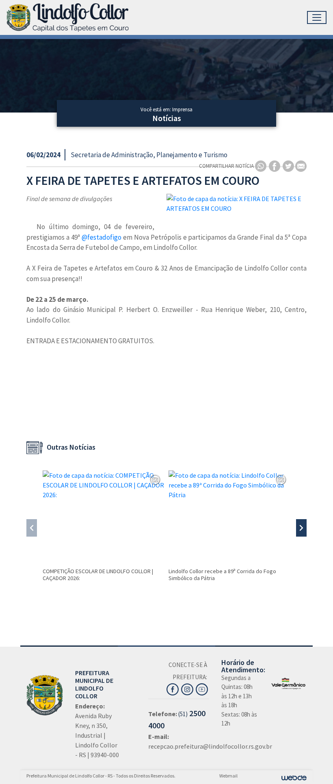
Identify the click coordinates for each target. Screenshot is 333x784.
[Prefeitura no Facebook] (173, 688)
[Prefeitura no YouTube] (202, 688)
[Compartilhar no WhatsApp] (261, 165)
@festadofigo (101, 237)
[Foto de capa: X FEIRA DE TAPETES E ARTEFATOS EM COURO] (236, 203)
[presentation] (31, 528)
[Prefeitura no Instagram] (188, 688)
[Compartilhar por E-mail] (301, 165)
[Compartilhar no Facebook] (275, 165)
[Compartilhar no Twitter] (289, 165)
